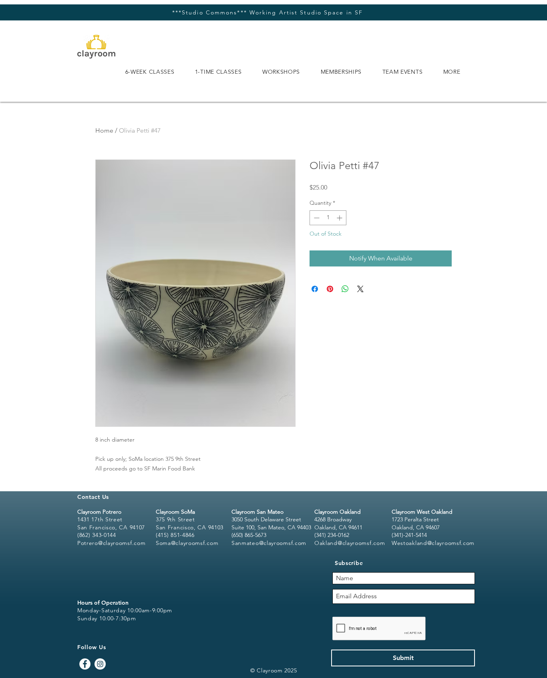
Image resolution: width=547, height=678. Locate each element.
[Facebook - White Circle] (84, 664)
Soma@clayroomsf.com (187, 543)
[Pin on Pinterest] (330, 289)
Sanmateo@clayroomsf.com (268, 543)
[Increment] (340, 218)
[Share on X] (360, 289)
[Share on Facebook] (315, 289)
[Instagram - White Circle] (100, 664)
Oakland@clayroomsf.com (349, 543)
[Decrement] (316, 218)
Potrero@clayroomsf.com (111, 543)
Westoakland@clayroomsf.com (433, 543)
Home (104, 130)
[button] (149, 72)
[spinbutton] (328, 218)
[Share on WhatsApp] (345, 289)
